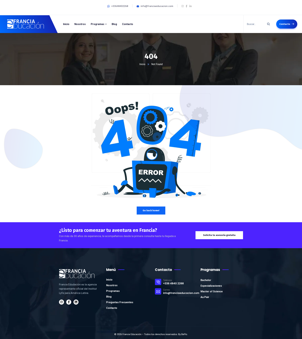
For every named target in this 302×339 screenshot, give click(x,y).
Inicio (142, 64)
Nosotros (111, 285)
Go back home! (151, 210)
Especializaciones (211, 285)
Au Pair (205, 297)
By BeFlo (182, 334)
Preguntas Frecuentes (119, 302)
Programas (113, 290)
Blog (109, 296)
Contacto (111, 307)
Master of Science (212, 291)
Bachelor (206, 280)
